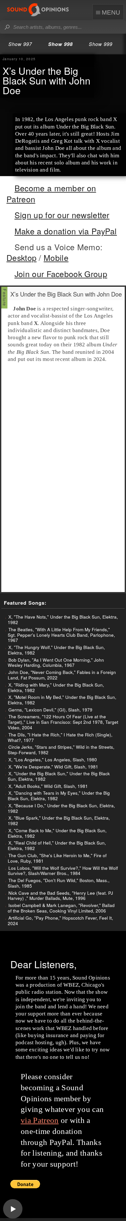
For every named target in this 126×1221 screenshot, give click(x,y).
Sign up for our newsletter (62, 214)
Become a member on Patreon (51, 193)
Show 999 (100, 43)
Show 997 (20, 43)
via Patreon (39, 1120)
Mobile (56, 257)
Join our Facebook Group (61, 273)
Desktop (21, 257)
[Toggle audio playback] (12, 1209)
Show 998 (60, 44)
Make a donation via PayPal (66, 231)
